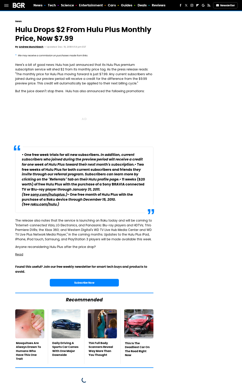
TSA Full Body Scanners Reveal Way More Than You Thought (101, 349)
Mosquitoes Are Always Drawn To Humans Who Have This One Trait (28, 351)
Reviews (158, 5)
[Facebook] (180, 5)
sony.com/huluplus (47, 195)
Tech (52, 5)
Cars (112, 5)
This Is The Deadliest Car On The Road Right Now (137, 349)
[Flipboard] (197, 5)
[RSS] (208, 5)
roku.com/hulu (43, 205)
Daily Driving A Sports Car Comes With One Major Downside (65, 349)
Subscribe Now (84, 282)
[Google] (203, 5)
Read (19, 254)
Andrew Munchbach (31, 46)
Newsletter (227, 5)
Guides (127, 5)
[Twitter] (186, 5)
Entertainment (91, 5)
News (38, 5)
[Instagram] (191, 5)
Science (67, 5)
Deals (142, 5)
